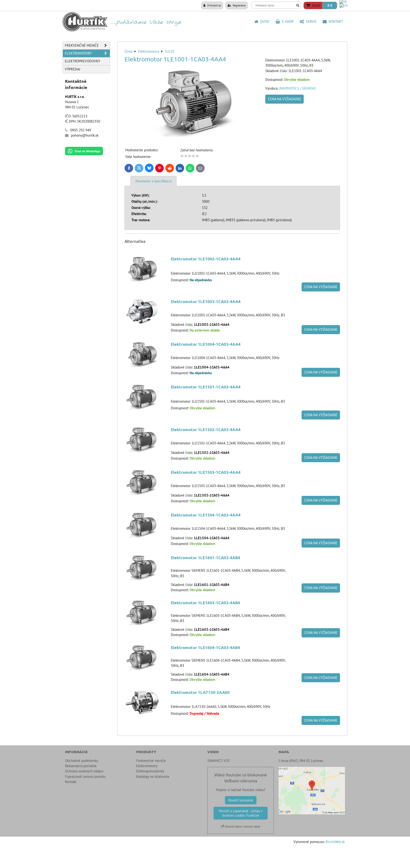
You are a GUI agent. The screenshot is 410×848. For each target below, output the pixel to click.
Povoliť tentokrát (240, 800)
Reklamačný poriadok (81, 766)
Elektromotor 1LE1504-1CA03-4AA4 (206, 514)
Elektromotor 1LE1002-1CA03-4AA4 (206, 258)
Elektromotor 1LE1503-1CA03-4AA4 (206, 472)
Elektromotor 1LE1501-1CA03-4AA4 (206, 386)
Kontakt (335, 21)
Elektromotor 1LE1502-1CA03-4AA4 (206, 429)
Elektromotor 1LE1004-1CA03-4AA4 (206, 344)
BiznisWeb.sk (335, 841)
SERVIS (310, 21)
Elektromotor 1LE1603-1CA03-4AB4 (205, 602)
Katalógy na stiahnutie (152, 776)
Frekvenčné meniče (82, 45)
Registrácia (239, 5)
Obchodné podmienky (81, 760)
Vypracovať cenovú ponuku (85, 776)
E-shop (287, 21)
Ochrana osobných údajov (84, 771)
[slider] (189, 156)
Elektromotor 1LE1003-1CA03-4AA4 (206, 301)
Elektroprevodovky (82, 61)
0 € (329, 5)
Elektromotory (78, 53)
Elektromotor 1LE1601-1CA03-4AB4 (205, 557)
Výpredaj (72, 69)
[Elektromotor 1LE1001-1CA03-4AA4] (193, 103)
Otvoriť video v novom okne (242, 827)
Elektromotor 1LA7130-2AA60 (200, 692)
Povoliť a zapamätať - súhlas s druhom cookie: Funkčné (240, 813)
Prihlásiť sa (214, 5)
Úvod (263, 21)
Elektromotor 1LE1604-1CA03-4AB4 (205, 647)
